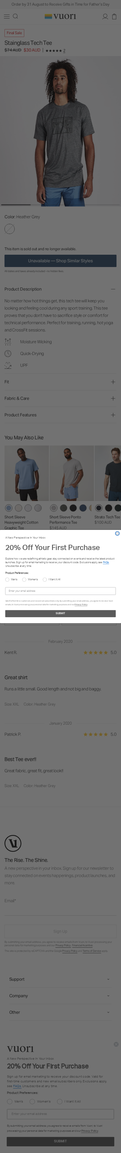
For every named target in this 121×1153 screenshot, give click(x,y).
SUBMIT (60, 613)
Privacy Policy (81, 604)
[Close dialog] (117, 533)
